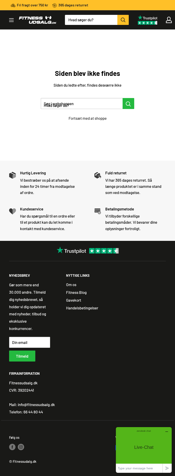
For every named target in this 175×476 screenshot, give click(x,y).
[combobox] (91, 20)
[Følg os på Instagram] (21, 446)
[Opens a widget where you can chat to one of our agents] (143, 449)
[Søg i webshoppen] (128, 103)
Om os (71, 284)
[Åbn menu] (11, 20)
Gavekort (73, 300)
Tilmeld (22, 356)
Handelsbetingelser (82, 308)
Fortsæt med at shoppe (88, 118)
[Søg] (123, 20)
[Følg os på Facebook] (12, 446)
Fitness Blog (76, 292)
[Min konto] (169, 20)
